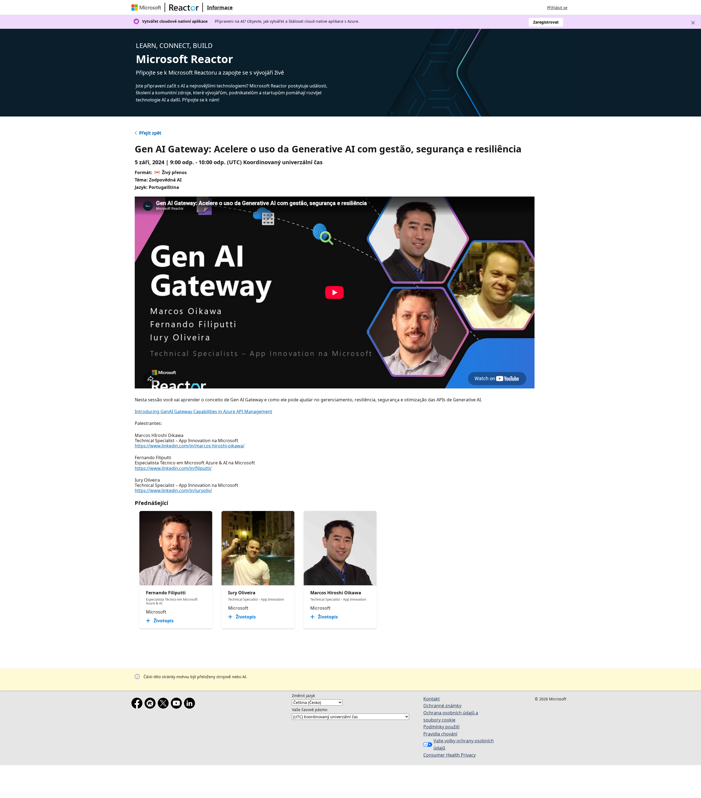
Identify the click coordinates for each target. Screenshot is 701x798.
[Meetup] (151, 704)
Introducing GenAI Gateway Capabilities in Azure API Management (203, 411)
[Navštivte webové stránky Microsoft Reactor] (184, 7)
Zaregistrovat (546, 22)
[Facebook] (138, 704)
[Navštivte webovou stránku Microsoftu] (147, 7)
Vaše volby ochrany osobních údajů (463, 744)
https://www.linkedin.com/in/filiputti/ (173, 468)
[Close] (693, 22)
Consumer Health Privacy (449, 755)
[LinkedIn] (190, 704)
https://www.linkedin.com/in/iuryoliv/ (173, 490)
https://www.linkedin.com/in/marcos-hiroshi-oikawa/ (190, 446)
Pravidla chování (440, 734)
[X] (164, 704)
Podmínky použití (441, 727)
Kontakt (431, 699)
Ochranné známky (442, 706)
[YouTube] (177, 704)
